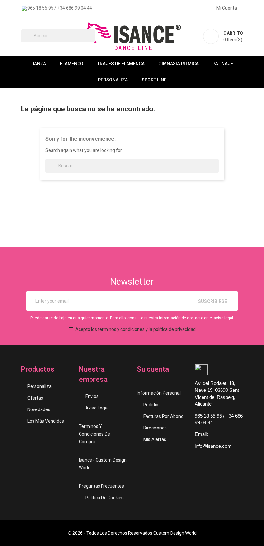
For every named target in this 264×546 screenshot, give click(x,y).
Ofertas (35, 397)
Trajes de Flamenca (121, 63)
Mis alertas (154, 439)
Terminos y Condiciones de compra (94, 434)
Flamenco (71, 63)
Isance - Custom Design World (103, 463)
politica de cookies (104, 497)
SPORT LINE (154, 79)
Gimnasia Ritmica (178, 63)
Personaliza (113, 79)
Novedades (38, 409)
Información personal (159, 393)
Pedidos (151, 404)
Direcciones (155, 427)
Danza (38, 63)
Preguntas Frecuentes (101, 486)
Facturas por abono (163, 416)
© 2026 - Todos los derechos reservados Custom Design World (132, 533)
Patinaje (222, 63)
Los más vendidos (45, 421)
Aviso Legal (96, 407)
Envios (92, 396)
